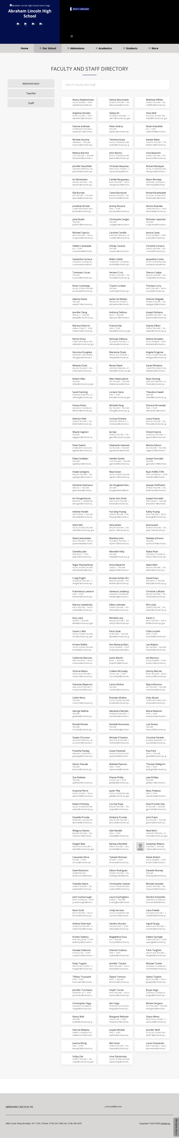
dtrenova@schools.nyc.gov (120, 982)
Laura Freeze (153, 418)
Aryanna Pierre (80, 790)
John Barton (115, 152)
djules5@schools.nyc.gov (83, 556)
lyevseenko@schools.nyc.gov (157, 1048)
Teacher (31, 93)
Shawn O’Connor (81, 737)
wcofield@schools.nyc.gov (120, 264)
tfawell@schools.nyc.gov (157, 397)
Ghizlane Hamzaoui (82, 485)
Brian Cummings (81, 285)
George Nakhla (80, 711)
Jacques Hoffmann (155, 485)
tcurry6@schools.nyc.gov (157, 291)
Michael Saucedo (154, 883)
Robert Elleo (78, 378)
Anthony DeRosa (118, 312)
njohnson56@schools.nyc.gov (157, 543)
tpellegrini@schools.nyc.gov (157, 769)
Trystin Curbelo (117, 285)
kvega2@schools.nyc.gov (120, 1008)
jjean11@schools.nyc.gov (157, 530)
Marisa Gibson (153, 445)
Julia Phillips (152, 777)
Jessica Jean (152, 524)
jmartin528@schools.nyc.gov (120, 663)
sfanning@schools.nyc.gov (83, 397)
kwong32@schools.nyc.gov (83, 1048)
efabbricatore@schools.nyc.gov (120, 384)
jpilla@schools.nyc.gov (119, 796)
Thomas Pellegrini (155, 764)
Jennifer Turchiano (82, 990)
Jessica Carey (153, 232)
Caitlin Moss (78, 697)
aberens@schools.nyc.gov (83, 184)
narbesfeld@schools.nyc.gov (157, 131)
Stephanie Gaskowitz (120, 445)
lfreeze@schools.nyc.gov (157, 424)
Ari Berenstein (80, 179)
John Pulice (152, 817)
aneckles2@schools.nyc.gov (120, 716)
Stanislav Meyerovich (83, 684)
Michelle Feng (116, 405)
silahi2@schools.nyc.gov (83, 530)
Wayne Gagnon (80, 431)
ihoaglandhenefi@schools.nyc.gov (120, 490)
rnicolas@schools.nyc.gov (83, 729)
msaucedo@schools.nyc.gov (157, 889)
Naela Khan (152, 551)
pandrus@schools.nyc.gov (120, 131)
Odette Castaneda (81, 245)
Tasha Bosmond (117, 192)
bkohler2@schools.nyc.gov (120, 583)
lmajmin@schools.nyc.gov (157, 649)
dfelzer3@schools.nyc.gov (83, 410)
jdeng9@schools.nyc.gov (83, 317)
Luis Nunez (152, 724)
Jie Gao (112, 431)
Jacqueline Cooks (155, 259)
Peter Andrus (116, 126)
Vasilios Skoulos (117, 923)
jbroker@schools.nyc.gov (83, 211)
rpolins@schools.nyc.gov (83, 809)
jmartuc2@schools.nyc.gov (157, 663)
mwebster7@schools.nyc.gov (120, 1022)
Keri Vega (114, 1003)
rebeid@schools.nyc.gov (120, 370)
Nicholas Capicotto (156, 219)
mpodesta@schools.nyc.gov (157, 796)
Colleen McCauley (118, 671)
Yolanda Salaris (80, 883)
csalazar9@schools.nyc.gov (120, 889)
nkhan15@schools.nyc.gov (157, 556)
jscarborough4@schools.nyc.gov (83, 902)
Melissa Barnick (80, 152)
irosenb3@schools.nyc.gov (157, 928)
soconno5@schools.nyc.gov (83, 742)
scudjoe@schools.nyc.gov (157, 277)
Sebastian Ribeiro (155, 843)
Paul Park (151, 750)
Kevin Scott (78, 910)
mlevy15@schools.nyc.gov (120, 623)
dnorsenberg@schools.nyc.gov (120, 729)
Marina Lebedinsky (82, 604)
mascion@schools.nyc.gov (83, 145)
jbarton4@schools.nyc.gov (120, 158)
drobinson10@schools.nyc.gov (83, 875)
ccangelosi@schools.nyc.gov (120, 224)
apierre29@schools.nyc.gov (83, 796)
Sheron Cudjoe (154, 272)
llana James (115, 524)
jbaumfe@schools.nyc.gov (83, 171)
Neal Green (115, 471)
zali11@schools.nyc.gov (119, 118)
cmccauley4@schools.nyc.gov (120, 676)
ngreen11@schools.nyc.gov (120, 477)
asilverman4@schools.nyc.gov (83, 928)
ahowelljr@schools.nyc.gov (83, 517)
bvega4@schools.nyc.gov (157, 995)
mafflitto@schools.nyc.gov (157, 105)
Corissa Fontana (117, 418)
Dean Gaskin (79, 445)
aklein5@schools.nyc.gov (157, 570)
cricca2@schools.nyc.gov (83, 862)
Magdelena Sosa (118, 936)
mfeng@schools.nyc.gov (120, 410)
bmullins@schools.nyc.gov (120, 703)
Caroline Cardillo (118, 232)
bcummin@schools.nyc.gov (83, 291)
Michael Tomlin (154, 963)
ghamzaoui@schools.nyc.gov (83, 490)
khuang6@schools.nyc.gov (157, 517)
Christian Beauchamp (120, 166)
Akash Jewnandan (81, 538)
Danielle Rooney (154, 870)
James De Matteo (118, 299)
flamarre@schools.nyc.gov (83, 596)
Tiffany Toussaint (81, 976)
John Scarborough (82, 897)
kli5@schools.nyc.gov (155, 623)
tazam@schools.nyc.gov (120, 145)
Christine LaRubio (155, 591)
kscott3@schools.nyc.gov (83, 915)
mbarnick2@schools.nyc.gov (83, 158)
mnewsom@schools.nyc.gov (157, 716)
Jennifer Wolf (153, 1029)
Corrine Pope (116, 804)
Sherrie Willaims (80, 1029)
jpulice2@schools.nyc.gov (157, 822)
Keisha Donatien (154, 338)
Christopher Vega (81, 1003)
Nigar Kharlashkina (82, 564)
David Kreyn (152, 578)
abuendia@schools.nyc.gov (157, 211)
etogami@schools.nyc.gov (83, 968)
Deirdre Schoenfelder (157, 897)
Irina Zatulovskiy (118, 1056)
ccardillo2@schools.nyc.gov (120, 238)
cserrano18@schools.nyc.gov (120, 915)
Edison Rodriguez (118, 870)
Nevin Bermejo (154, 179)
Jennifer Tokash (117, 963)
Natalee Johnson (155, 538)
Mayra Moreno (154, 684)
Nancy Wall (78, 1016)
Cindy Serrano (116, 910)
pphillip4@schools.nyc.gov (120, 782)
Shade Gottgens (80, 471)
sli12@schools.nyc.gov (82, 636)
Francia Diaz (115, 325)
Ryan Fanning (153, 378)
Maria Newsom (154, 711)
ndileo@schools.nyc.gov (83, 344)
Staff (31, 103)
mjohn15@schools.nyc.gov (120, 543)
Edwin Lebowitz (117, 604)
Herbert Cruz (116, 272)
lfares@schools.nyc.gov (119, 397)
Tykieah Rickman (118, 857)
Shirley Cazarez (117, 245)
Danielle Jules (79, 551)
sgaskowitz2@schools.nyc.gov (120, 450)
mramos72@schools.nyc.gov (83, 835)
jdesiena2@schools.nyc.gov (157, 317)
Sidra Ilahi (77, 524)
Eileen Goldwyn (80, 458)
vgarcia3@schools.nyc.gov (157, 437)
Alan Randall (115, 830)
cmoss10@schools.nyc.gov (83, 703)
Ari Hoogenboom (81, 498)
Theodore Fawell (154, 392)
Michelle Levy (116, 617)
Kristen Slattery (80, 936)
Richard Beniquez (155, 166)
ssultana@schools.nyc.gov (120, 955)
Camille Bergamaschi (120, 179)
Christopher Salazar (119, 883)
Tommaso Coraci (81, 272)
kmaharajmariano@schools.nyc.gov (120, 649)
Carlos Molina (116, 684)
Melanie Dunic (79, 365)
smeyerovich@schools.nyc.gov (83, 689)
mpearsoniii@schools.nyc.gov (120, 769)
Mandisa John (116, 538)
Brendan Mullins (118, 697)
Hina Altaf (151, 113)
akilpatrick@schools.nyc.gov (120, 570)
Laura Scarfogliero (119, 897)
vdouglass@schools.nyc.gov (83, 357)
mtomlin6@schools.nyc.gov (157, 968)
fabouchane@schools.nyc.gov (120, 105)
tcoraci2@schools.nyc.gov (83, 277)
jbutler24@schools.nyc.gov (83, 224)
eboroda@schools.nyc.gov (83, 198)
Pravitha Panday (81, 750)
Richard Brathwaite (156, 192)
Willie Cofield (116, 259)
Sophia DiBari (153, 325)
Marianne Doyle (117, 352)
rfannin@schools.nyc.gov (157, 384)
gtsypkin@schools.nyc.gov (157, 982)
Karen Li (150, 617)
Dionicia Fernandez (156, 405)
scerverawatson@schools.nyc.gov (83, 264)
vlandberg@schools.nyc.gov (120, 596)
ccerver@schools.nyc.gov (157, 251)
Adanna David (79, 299)
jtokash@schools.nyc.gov (120, 968)
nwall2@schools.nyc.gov (83, 1022)
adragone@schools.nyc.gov (157, 357)
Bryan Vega (152, 990)
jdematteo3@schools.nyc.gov (120, 304)
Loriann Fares (116, 392)
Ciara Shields (152, 910)
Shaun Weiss (152, 1016)
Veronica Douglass (82, 352)
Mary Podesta (153, 790)
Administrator (31, 83)
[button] (72, 36)
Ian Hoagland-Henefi (120, 485)
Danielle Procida (80, 817)
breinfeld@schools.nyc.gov (120, 849)
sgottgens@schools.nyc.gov (83, 477)
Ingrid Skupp (153, 923)
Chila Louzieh (153, 631)
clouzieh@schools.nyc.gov (157, 636)
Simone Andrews (81, 126)
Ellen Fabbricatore (118, 378)
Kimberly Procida (118, 817)
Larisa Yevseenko (155, 1043)
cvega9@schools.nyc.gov (83, 1008)
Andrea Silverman (81, 923)
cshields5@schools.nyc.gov (157, 915)
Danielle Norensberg (120, 724)
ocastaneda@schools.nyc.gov (83, 251)
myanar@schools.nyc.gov (120, 1048)
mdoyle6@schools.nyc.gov (120, 357)
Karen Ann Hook (118, 498)
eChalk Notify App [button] (176, 1127)
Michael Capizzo (80, 232)
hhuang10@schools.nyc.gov (120, 517)
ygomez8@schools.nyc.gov (120, 463)
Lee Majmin (152, 644)
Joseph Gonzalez (154, 458)
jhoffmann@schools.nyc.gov (157, 490)
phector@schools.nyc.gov (83, 769)
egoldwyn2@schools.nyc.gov (83, 463)
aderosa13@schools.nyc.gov (120, 317)
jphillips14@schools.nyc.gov (157, 782)
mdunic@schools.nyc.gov (83, 370)
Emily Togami (79, 963)
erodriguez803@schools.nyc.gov (120, 875)
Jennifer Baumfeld (81, 166)
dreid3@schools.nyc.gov (83, 849)
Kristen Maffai (79, 644)
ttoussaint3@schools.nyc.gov (83, 982)
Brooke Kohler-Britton (120, 578)
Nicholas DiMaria (118, 338)
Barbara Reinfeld (118, 843)
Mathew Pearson (118, 764)
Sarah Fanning (80, 392)
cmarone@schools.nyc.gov (83, 663)
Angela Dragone (154, 352)
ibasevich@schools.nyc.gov (157, 158)
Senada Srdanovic (81, 950)
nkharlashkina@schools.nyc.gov (83, 570)
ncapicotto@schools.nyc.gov (157, 224)
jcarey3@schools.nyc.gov (157, 238)
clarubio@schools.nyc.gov (157, 596)
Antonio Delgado (155, 299)
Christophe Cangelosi (120, 219)
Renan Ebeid (115, 365)
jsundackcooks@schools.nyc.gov (157, 264)
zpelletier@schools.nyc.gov (83, 782)
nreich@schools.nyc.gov (157, 835)
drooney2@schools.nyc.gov (157, 875)
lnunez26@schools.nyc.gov (157, 729)
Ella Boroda (78, 192)
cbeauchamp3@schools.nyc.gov (120, 171)
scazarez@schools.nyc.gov (120, 251)
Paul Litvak (115, 631)
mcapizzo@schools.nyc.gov (83, 238)
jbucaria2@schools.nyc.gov (120, 211)
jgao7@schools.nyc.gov (119, 437)
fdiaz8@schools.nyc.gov (120, 331)
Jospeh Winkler (117, 1029)
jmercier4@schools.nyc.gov (157, 676)
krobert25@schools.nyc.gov (157, 862)
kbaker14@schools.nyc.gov (157, 145)
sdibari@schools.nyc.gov (157, 331)
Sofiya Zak (77, 1056)
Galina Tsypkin (154, 976)
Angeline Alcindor (81, 113)
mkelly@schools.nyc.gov (120, 556)
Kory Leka (77, 617)
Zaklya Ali (114, 113)
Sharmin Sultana (118, 950)
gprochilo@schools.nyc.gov (157, 809)
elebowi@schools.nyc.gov (120, 610)
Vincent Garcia (153, 431)
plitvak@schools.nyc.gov (120, 636)
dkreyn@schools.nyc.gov (157, 583)
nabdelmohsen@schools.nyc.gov (83, 105)
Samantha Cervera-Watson (83, 259)
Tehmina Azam (117, 139)
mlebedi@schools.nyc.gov (83, 610)
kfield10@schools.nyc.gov (83, 424)
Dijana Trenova (117, 976)
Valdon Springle (154, 936)
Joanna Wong (79, 1043)
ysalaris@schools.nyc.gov (83, 889)
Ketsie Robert (153, 857)
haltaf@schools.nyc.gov (156, 118)
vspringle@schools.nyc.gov (157, 942)
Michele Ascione (80, 139)
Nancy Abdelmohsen (83, 99)
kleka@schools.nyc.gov (82, 623)
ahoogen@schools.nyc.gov (83, 503)
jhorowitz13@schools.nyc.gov (157, 503)
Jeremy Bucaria (117, 206)
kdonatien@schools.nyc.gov (157, 344)
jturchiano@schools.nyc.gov (83, 995)
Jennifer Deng (79, 312)
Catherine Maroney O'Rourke (83, 657)
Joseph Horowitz (154, 498)
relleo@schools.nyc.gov (83, 384)
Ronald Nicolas (80, 724)
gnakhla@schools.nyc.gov (83, 716)
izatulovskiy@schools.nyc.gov (120, 1061)
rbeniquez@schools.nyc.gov (157, 171)
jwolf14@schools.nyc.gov (157, 1035)
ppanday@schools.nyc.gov (83, 756)
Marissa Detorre (81, 325)
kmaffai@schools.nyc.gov (83, 649)
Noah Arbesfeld (154, 126)
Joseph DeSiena (154, 312)
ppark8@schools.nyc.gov (157, 756)
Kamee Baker (153, 139)
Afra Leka (151, 604)
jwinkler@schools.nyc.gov (120, 1035)
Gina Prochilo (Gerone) (157, 804)
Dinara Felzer (79, 405)
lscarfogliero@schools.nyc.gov (120, 902)
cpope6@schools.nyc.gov (120, 809)
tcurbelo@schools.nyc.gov (120, 291)
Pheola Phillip (116, 777)
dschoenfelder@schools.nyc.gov (157, 902)
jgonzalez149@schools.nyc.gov (157, 463)
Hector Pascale (80, 764)
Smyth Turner (116, 990)
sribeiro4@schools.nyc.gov (157, 849)
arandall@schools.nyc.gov (120, 835)
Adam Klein (152, 564)
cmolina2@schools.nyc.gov (120, 689)
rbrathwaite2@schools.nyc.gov (157, 198)
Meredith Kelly (116, 551)
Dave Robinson (80, 870)
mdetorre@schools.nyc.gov (83, 331)
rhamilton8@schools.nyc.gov (157, 477)
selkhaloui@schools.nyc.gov (157, 370)
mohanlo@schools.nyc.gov (120, 742)
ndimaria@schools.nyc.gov (120, 344)
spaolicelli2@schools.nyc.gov (120, 756)
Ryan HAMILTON (155, 471)
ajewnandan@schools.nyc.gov (83, 543)
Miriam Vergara (154, 1003)
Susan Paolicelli (117, 750)
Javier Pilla (114, 790)
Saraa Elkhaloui (154, 365)
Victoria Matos (80, 671)
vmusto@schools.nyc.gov (157, 703)
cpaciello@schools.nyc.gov (157, 742)
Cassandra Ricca (80, 857)
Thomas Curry (153, 285)
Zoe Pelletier (79, 777)
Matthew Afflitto (154, 99)
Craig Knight (79, 578)
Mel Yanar (114, 1043)
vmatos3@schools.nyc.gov (83, 676)
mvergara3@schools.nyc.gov (157, 1008)
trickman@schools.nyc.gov (120, 862)
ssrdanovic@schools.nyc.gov (83, 955)
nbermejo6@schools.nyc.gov (157, 184)
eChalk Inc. (166, 1123)
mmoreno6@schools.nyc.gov (157, 689)
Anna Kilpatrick (117, 564)
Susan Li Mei (79, 631)
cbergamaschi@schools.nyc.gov (120, 184)
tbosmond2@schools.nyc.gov (120, 198)
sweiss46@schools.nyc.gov (157, 1022)
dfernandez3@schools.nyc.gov (157, 410)
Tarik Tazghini (153, 950)
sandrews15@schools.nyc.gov (83, 131)
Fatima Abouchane (119, 99)
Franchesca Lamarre (83, 591)
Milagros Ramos (81, 830)
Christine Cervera (155, 245)
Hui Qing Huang (117, 511)
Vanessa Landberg (119, 591)
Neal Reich (151, 830)
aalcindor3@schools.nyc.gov (83, 118)
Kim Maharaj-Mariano (120, 644)
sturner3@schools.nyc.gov (120, 995)
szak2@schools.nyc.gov (83, 1061)
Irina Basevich (153, 152)
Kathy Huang (153, 511)
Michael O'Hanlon (118, 737)
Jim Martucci (152, 657)
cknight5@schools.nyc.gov (83, 583)
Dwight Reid (78, 843)
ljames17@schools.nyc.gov (120, 530)
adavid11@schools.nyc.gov (83, 304)
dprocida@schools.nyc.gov (83, 822)
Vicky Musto (152, 697)
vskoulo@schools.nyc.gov (120, 928)
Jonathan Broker (81, 206)
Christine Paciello (155, 737)
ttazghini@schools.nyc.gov (157, 955)
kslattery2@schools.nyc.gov (83, 942)
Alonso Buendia (154, 206)
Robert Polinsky (80, 804)
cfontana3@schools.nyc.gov (120, 424)
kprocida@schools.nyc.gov (120, 822)
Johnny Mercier (154, 671)
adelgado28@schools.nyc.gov (157, 304)
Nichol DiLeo (79, 338)
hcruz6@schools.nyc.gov (120, 277)
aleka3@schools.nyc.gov (157, 610)
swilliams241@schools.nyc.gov (83, 1035)
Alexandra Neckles (119, 711)
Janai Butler (78, 219)
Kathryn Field (79, 418)
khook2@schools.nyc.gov (120, 503)
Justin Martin (116, 657)
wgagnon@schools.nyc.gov (83, 437)
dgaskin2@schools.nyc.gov (83, 450)
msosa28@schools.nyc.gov (120, 942)
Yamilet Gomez (117, 458)
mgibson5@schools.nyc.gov (157, 450)
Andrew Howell (80, 511)
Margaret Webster (119, 1016)
